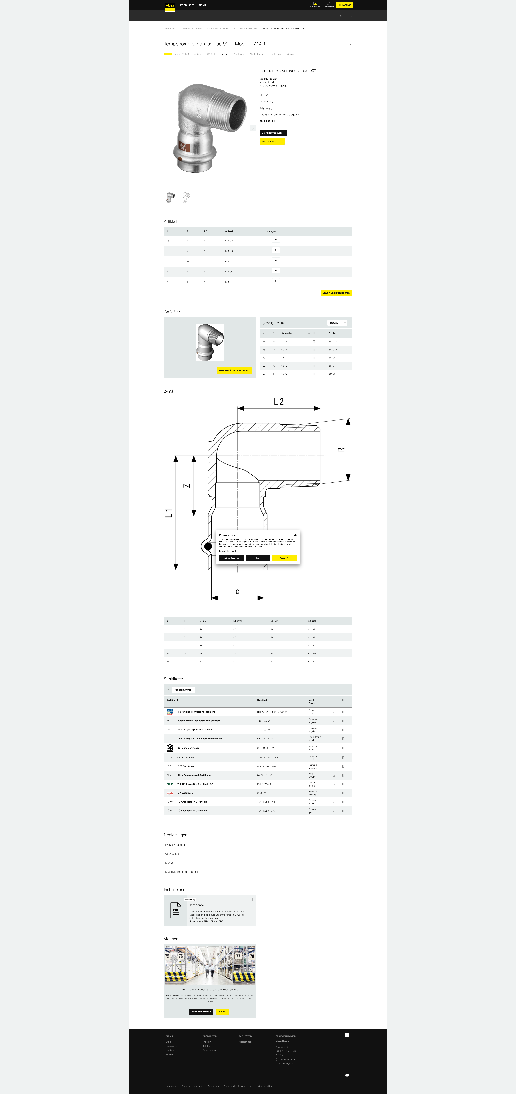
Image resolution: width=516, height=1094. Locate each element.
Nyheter (207, 1041)
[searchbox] (255, 15)
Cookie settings (266, 1086)
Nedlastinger (256, 54)
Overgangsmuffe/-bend (247, 28)
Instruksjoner (275, 54)
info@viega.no (286, 1063)
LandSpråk (312, 701)
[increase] (283, 240)
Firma (169, 1036)
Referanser (171, 1046)
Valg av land (247, 1086)
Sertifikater (239, 54)
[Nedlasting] (309, 341)
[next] (253, 128)
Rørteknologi (212, 28)
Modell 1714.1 (182, 54)
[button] (258, 844)
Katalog (198, 28)
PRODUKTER (210, 1036)
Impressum (171, 1086)
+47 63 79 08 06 (287, 1059)
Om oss (170, 1041)
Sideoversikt (230, 1086)
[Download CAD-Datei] (309, 333)
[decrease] (269, 240)
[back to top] (347, 1035)
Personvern (213, 1086)
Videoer (291, 54)
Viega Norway (170, 28)
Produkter (185, 28)
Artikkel (198, 54)
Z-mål (225, 54)
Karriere (170, 1050)
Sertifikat (171, 700)
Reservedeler (209, 1050)
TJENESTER (245, 1036)
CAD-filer (212, 54)
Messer (169, 1054)
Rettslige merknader (192, 1086)
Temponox (227, 28)
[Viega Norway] (170, 5)
